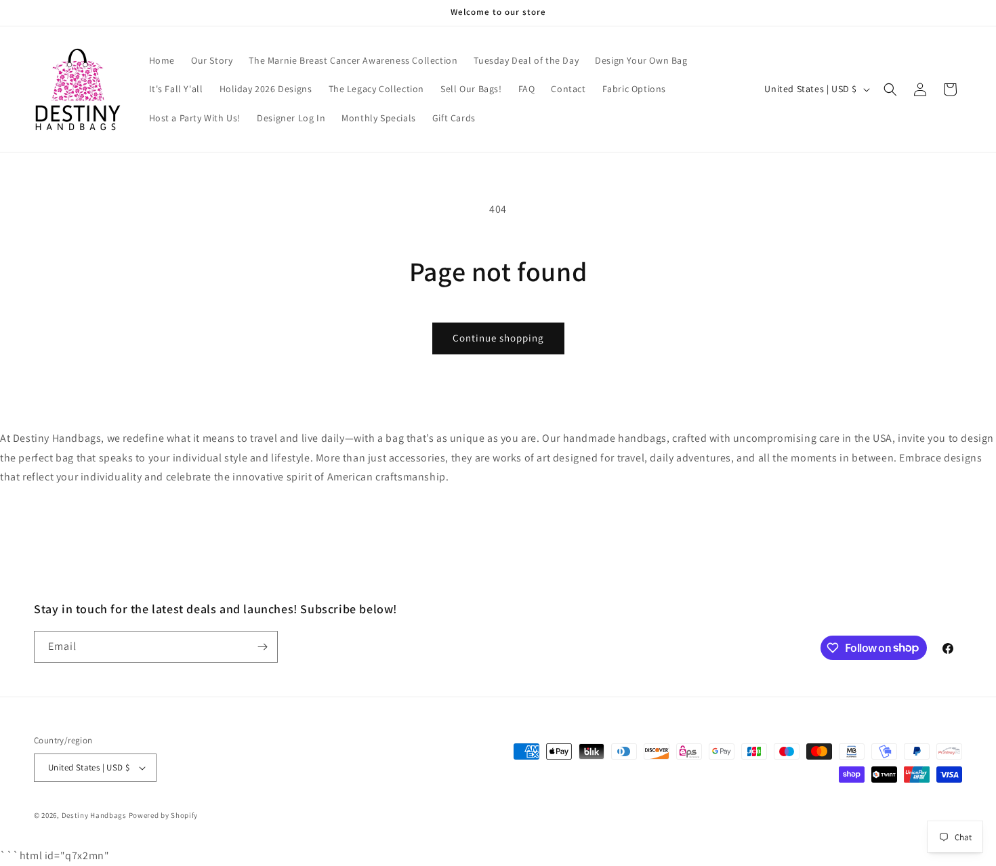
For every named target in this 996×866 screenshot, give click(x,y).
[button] (890, 89)
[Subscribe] (262, 647)
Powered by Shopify (164, 815)
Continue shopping (498, 337)
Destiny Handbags (94, 815)
